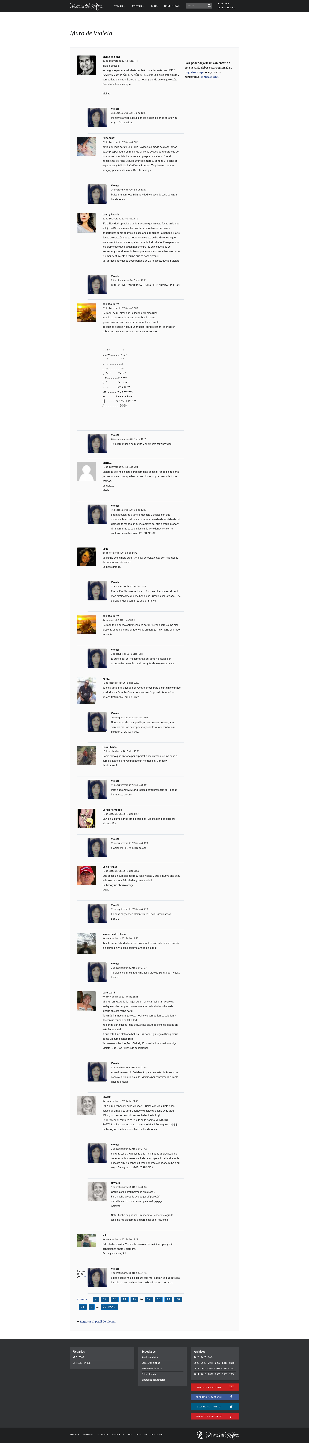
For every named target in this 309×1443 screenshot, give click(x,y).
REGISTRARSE (228, 8)
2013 (224, 1368)
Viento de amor (111, 57)
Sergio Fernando (112, 810)
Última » (109, 1306)
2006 (231, 1374)
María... (107, 463)
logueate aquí (209, 76)
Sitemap (74, 1435)
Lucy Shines (110, 747)
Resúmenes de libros (152, 1368)
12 (105, 1299)
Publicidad (157, 1435)
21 (82, 1306)
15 (134, 1299)
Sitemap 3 (103, 1435)
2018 (231, 1363)
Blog (154, 6)
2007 (224, 1374)
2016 (203, 1368)
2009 (210, 1374)
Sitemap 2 (88, 1435)
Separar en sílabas (151, 1363)
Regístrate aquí (195, 72)
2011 (196, 1374)
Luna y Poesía (111, 214)
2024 (210, 1357)
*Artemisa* (109, 138)
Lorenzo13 (109, 992)
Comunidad (172, 6)
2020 (217, 1363)
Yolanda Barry (111, 304)
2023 (196, 1363)
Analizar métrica (150, 1357)
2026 (196, 1357)
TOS (130, 1435)
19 (168, 1299)
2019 (224, 1363)
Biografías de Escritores (153, 1380)
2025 (203, 1357)
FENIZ (106, 678)
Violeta (115, 109)
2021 (210, 1363)
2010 (203, 1374)
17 (148, 1299)
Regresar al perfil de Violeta (98, 1321)
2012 (231, 1368)
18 (158, 1299)
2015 (210, 1368)
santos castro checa (114, 934)
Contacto (141, 1435)
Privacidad (118, 1435)
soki (105, 1235)
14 (124, 1299)
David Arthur (110, 867)
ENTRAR (225, 4)
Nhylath (107, 1097)
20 (178, 1299)
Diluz (105, 549)
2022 (203, 1363)
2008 (217, 1374)
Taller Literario (149, 1374)
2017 (196, 1368)
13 (114, 1299)
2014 (217, 1368)
